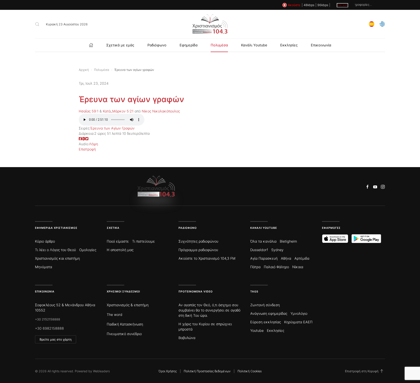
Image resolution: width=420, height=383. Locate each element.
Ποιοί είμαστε (118, 241)
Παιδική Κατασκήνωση (125, 324)
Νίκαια (297, 267)
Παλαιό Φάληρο (276, 267)
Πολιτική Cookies (250, 371)
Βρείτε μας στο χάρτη (56, 339)
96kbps (322, 5)
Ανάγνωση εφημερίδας (268, 313)
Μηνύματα (43, 267)
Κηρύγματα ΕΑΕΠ (298, 322)
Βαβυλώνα (186, 338)
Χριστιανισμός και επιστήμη (57, 258)
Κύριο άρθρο (45, 241)
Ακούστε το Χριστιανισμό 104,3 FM (206, 258)
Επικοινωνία (321, 45)
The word (114, 314)
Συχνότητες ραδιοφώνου (198, 241)
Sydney (277, 250)
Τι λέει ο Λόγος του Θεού (55, 250)
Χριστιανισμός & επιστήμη (128, 305)
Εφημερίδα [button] (189, 45)
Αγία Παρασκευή (264, 258)
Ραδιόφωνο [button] (156, 45)
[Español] (371, 24)
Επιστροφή (87, 149)
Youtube (257, 330)
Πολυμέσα (219, 45)
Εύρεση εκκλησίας (265, 322)
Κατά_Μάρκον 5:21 (118, 111)
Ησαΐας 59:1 (88, 111)
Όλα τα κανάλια (263, 241)
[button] (37, 24)
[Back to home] (210, 24)
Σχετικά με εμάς (120, 45)
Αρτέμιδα (301, 258)
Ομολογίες (87, 250)
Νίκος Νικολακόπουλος (161, 111)
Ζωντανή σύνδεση (265, 305)
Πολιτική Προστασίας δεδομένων (207, 371)
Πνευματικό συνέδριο (124, 334)
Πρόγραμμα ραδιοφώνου (198, 250)
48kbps (309, 5)
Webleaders (101, 371)
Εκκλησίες (289, 45)
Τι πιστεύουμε (143, 241)
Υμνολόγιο (298, 313)
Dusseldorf (259, 250)
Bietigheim (288, 241)
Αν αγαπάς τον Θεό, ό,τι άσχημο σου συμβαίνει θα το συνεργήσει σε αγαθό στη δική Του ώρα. (209, 310)
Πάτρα (255, 267)
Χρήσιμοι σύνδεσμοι (123, 291)
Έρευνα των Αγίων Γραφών (112, 128)
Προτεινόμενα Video (195, 291)
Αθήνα (286, 258)
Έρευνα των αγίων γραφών (131, 99)
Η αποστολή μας (120, 250)
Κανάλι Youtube (254, 45)
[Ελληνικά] (382, 24)
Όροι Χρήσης (168, 371)
